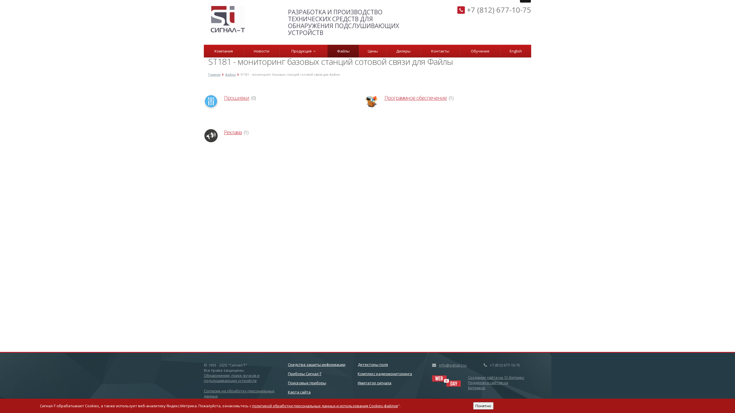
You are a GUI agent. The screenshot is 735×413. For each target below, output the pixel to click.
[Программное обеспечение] (371, 101)
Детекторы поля (373, 364)
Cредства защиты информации (316, 364)
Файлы (343, 51)
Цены (373, 51)
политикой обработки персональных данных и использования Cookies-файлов (325, 405)
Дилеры (403, 51)
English (516, 51)
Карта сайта (299, 392)
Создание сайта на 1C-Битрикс (496, 377)
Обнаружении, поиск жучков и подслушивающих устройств (232, 378)
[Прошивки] (211, 101)
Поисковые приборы (307, 382)
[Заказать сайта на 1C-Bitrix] (446, 380)
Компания (223, 51)
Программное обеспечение (415, 97)
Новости (261, 51)
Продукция (302, 51)
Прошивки (236, 97)
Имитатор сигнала (374, 382)
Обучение (480, 51)
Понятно (483, 405)
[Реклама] (211, 135)
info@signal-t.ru (453, 365)
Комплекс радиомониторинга (385, 373)
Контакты (440, 51)
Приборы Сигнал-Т (305, 373)
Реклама (233, 132)
